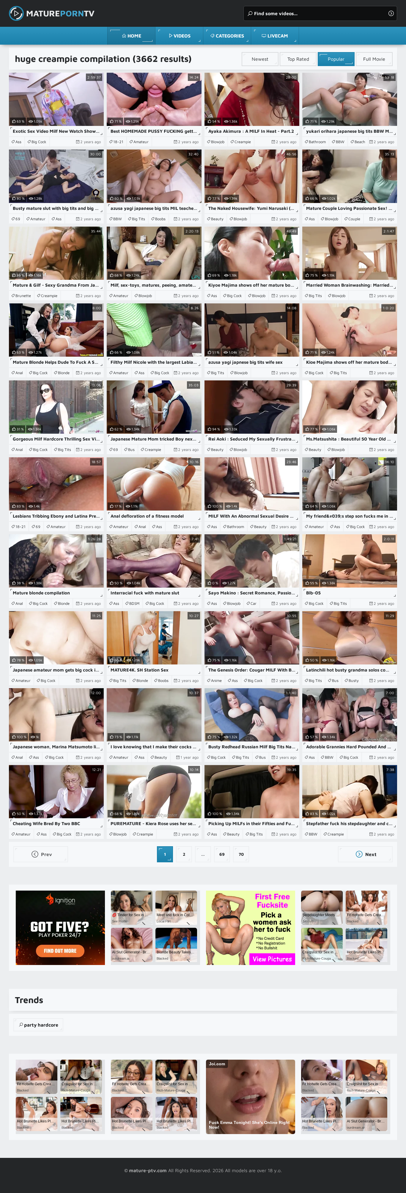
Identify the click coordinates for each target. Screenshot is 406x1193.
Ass (18, 141)
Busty (354, 680)
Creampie (243, 141)
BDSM (134, 603)
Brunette (23, 295)
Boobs (160, 218)
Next (370, 854)
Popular (336, 59)
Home (134, 35)
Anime (216, 680)
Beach (360, 141)
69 (17, 218)
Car (253, 603)
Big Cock (39, 141)
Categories (230, 35)
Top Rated (298, 59)
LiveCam (277, 35)
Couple (354, 218)
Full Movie (374, 59)
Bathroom (317, 141)
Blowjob (217, 141)
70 (241, 854)
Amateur (141, 141)
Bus (131, 449)
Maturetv (60, 13)
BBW (340, 141)
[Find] (391, 13)
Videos (182, 35)
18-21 (118, 141)
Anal (19, 372)
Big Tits (138, 218)
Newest (260, 59)
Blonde (64, 372)
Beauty (217, 218)
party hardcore (41, 1025)
